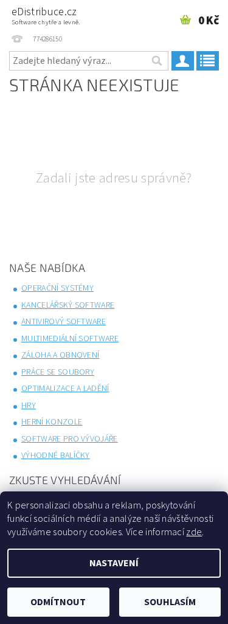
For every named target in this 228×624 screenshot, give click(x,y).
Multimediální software (70, 339)
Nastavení (114, 563)
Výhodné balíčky (55, 455)
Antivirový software (63, 322)
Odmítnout (58, 602)
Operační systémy (57, 288)
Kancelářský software (67, 305)
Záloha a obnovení (60, 355)
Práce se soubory (57, 372)
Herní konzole (51, 422)
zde (194, 532)
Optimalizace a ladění (65, 389)
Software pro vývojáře (69, 439)
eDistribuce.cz (46, 15)
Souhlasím (170, 602)
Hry (28, 406)
